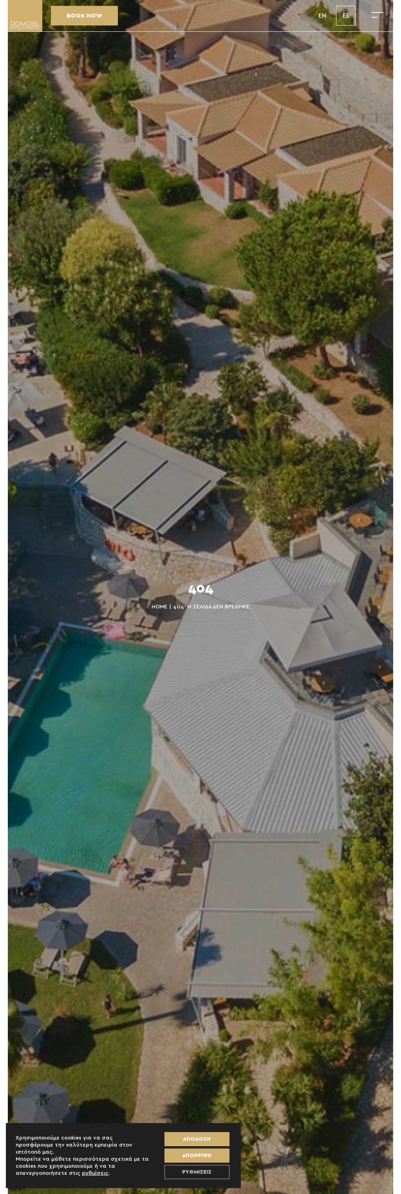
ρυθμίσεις (95, 1173)
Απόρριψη (196, 1155)
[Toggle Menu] (377, 15)
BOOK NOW (84, 16)
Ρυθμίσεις (196, 1172)
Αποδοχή (197, 1139)
